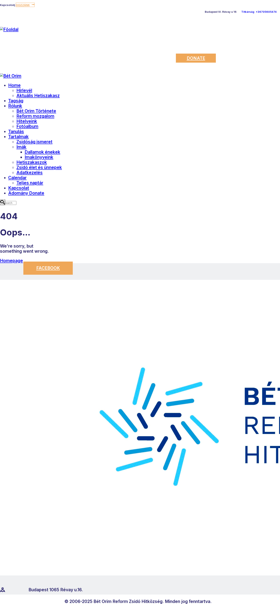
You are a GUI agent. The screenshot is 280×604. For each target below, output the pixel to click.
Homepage (11, 260)
